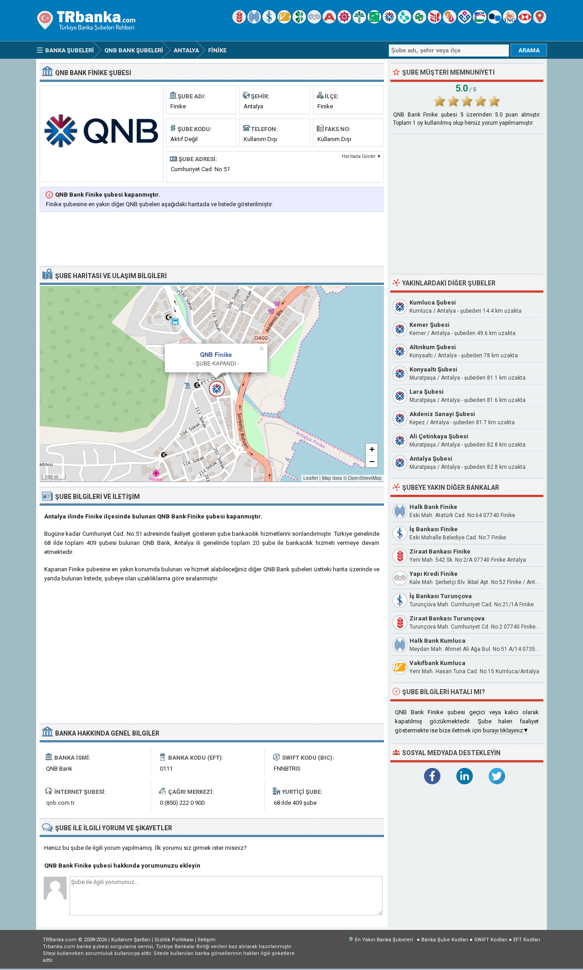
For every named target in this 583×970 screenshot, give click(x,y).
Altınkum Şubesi (432, 347)
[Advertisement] (212, 239)
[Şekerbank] (419, 21)
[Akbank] (329, 21)
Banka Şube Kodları (444, 940)
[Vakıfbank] (284, 21)
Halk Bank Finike (433, 506)
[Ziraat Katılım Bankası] (434, 21)
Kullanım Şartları (130, 940)
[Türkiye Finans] (404, 21)
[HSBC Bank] (525, 21)
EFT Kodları (526, 940)
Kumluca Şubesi (432, 302)
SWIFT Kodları (490, 940)
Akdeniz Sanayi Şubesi (442, 414)
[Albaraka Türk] (449, 21)
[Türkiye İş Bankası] (269, 21)
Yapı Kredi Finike (433, 573)
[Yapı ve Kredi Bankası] (314, 21)
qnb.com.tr (60, 802)
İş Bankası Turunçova (440, 596)
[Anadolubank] (494, 21)
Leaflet (310, 478)
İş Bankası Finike (433, 529)
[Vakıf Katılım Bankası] (464, 21)
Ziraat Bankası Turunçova (447, 618)
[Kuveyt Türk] (359, 21)
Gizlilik (174, 940)
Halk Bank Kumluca (437, 640)
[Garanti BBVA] (299, 21)
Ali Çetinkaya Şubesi (438, 436)
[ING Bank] (510, 21)
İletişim (206, 940)
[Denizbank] (344, 21)
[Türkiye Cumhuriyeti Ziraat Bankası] (239, 21)
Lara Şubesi (426, 391)
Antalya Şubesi (430, 458)
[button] (212, 383)
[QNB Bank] (389, 21)
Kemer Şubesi (429, 324)
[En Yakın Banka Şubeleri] (540, 21)
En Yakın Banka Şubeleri (384, 940)
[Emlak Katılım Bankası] (479, 21)
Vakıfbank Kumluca (437, 663)
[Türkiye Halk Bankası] (254, 21)
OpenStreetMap (365, 478)
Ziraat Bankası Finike (439, 551)
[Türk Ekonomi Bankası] (374, 21)
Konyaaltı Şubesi (433, 369)
